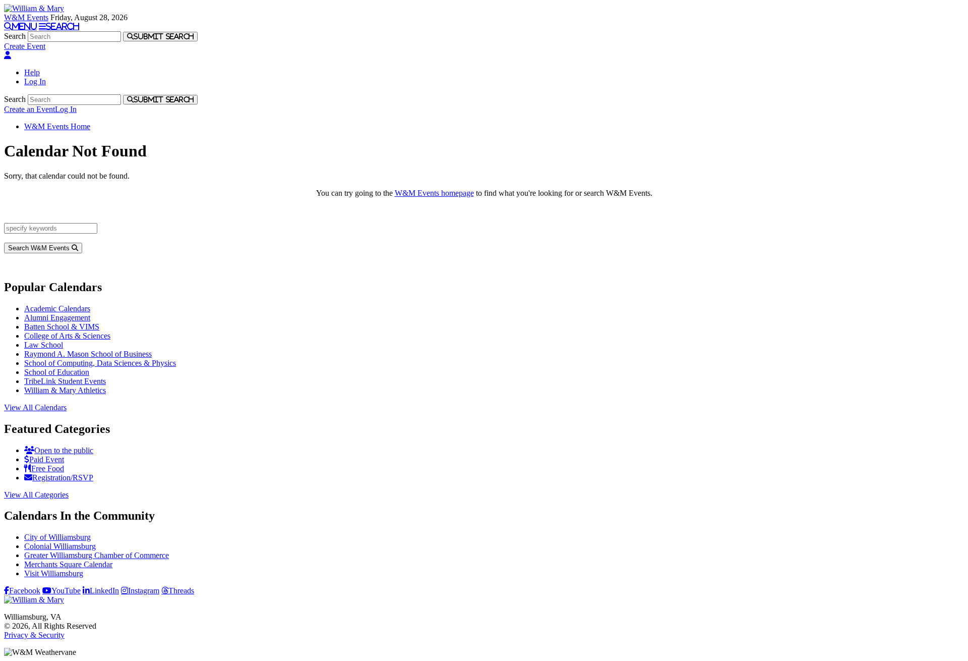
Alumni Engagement (57, 317)
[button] (7, 55)
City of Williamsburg (57, 537)
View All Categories (36, 494)
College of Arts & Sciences (67, 336)
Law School (43, 345)
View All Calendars (35, 407)
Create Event (24, 46)
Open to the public (63, 450)
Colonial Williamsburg (60, 546)
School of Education (56, 372)
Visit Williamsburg (53, 573)
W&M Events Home (57, 126)
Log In (35, 81)
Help (32, 72)
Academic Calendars (57, 308)
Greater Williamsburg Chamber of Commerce (96, 555)
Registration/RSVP (62, 477)
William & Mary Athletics (65, 390)
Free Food (47, 468)
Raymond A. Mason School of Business (88, 354)
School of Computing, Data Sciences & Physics (100, 363)
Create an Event (29, 109)
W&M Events (26, 17)
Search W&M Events (40, 248)
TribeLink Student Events (65, 381)
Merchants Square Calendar (68, 564)
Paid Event (46, 459)
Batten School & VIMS (61, 326)
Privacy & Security (34, 635)
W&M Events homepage (434, 193)
